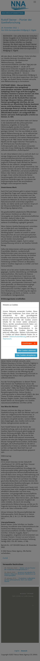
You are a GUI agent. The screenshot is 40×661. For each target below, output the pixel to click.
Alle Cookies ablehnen (27, 351)
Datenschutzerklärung (17, 337)
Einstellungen (27, 343)
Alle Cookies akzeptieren (26, 355)
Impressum (7, 339)
